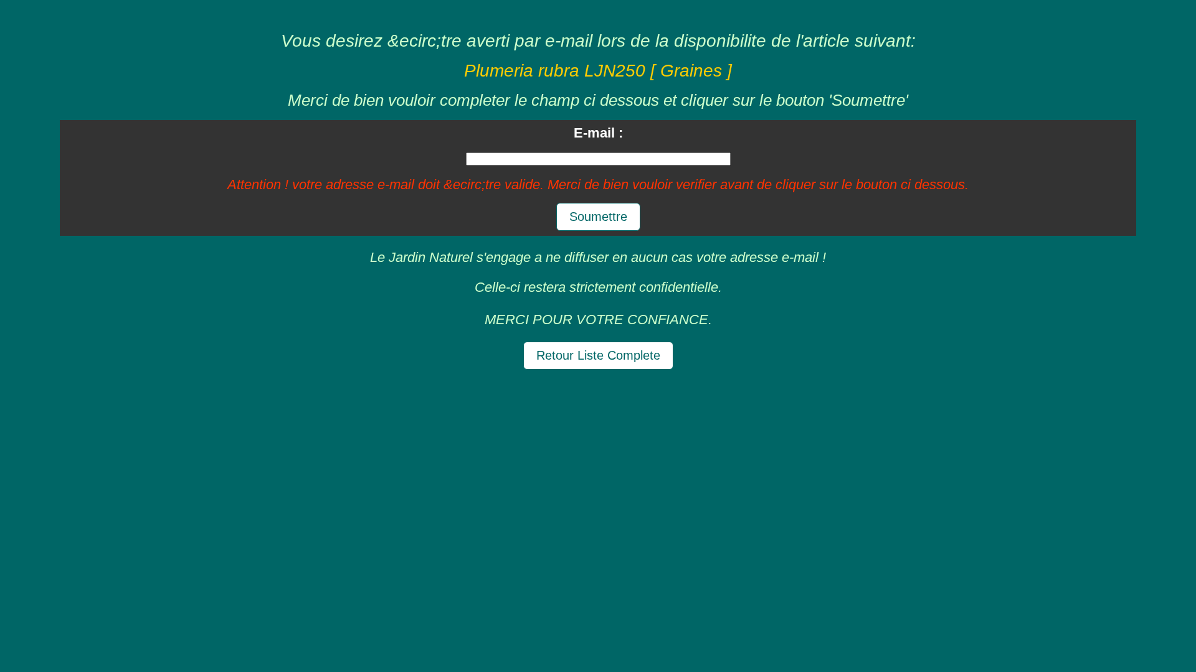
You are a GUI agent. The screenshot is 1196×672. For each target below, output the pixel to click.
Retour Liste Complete (598, 355)
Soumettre (598, 216)
